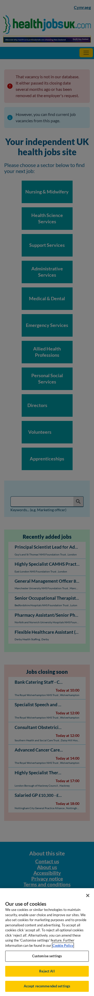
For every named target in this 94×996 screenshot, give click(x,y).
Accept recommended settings (47, 986)
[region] (47, 942)
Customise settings (47, 956)
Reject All (47, 971)
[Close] (87, 895)
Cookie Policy (62, 945)
